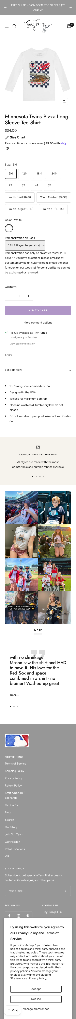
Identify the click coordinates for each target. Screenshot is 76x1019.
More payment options (38, 322)
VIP (7, 856)
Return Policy (13, 785)
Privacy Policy (13, 778)
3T (23, 185)
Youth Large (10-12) (21, 209)
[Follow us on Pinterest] (27, 915)
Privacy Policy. (38, 978)
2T (10, 185)
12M (24, 173)
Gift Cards (11, 805)
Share (8, 354)
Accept (36, 989)
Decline (36, 999)
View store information (22, 343)
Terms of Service (15, 763)
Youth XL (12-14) (53, 209)
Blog (8, 812)
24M (54, 173)
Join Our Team (14, 834)
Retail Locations (15, 849)
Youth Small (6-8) (20, 197)
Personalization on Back (20, 238)
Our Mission (12, 841)
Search (9, 820)
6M (11, 173)
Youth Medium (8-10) (53, 197)
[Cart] (69, 26)
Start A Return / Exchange (15, 795)
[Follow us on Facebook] (9, 915)
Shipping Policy (14, 771)
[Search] (14, 26)
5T (49, 185)
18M (39, 173)
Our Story (11, 827)
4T (36, 185)
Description (13, 370)
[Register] (65, 891)
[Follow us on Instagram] (18, 915)
